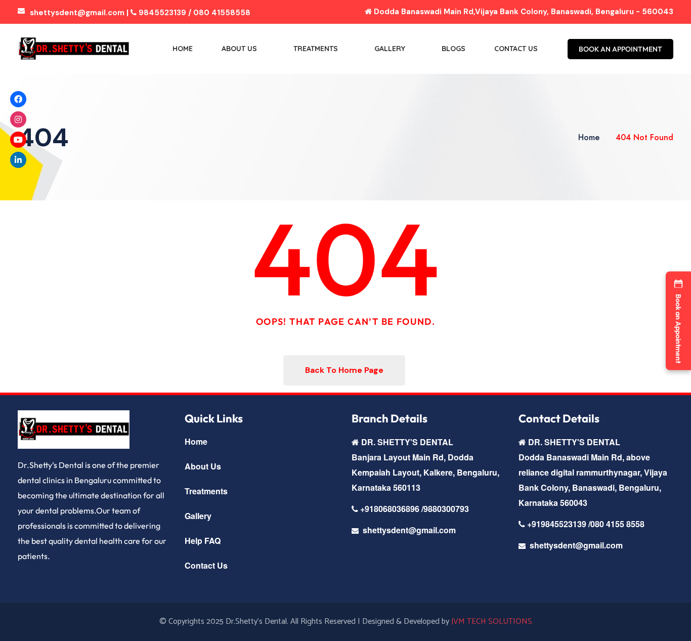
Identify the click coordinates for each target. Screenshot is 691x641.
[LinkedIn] (18, 160)
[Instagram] (18, 119)
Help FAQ (203, 540)
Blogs (453, 48)
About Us (239, 48)
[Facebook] (18, 99)
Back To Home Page (344, 370)
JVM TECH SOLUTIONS (491, 621)
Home (182, 48)
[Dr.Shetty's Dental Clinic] (73, 49)
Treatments (315, 48)
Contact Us (516, 48)
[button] (678, 320)
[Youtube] (18, 140)
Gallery (389, 48)
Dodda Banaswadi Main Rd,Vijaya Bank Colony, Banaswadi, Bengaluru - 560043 (522, 12)
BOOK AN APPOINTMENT (620, 49)
